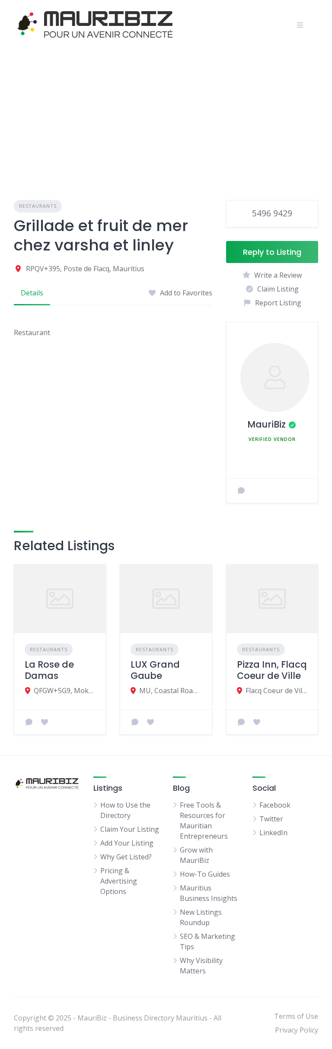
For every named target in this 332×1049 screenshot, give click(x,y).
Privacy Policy (296, 1030)
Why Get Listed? (126, 857)
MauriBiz (266, 424)
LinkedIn (273, 832)
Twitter (271, 819)
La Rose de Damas (49, 670)
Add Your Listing (126, 843)
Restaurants (38, 206)
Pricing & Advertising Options (118, 881)
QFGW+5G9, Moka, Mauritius (64, 690)
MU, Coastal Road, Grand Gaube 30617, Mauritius (170, 690)
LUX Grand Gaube (155, 670)
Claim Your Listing (129, 829)
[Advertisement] (166, 114)
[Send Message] (241, 490)
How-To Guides (205, 874)
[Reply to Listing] (29, 722)
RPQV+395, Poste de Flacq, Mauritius (85, 268)
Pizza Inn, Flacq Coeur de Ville (272, 670)
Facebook (274, 805)
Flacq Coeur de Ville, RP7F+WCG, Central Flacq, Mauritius (276, 690)
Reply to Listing (272, 252)
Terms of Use (296, 1016)
